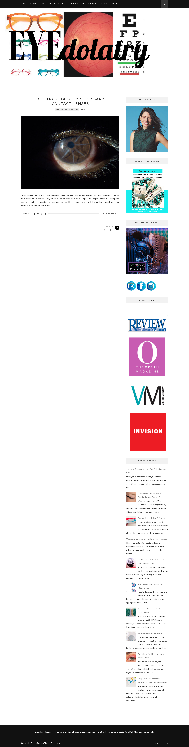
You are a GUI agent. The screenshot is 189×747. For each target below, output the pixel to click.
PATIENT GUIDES (70, 4)
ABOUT (114, 4)
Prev (104, 181)
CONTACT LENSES (50, 4)
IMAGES (103, 4)
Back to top (159, 743)
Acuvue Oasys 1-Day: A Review (151, 518)
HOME (24, 4)
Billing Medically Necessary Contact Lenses (70, 101)
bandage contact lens (67, 110)
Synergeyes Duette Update (150, 633)
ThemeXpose (36, 743)
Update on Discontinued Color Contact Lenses (146, 539)
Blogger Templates (52, 743)
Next (111, 181)
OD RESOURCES (89, 4)
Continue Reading (109, 214)
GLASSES (34, 4)
